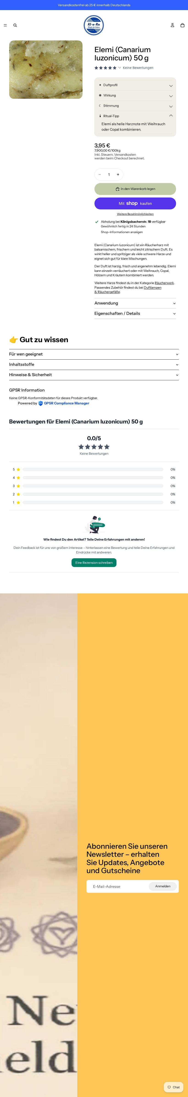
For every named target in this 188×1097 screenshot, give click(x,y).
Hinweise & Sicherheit (30, 374)
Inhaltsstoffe (21, 364)
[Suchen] (15, 25)
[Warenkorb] (182, 25)
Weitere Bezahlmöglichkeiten (135, 214)
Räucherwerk (164, 283)
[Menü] (5, 25)
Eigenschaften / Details (117, 313)
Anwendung (106, 303)
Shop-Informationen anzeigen (122, 232)
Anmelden (162, 886)
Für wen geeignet (26, 354)
